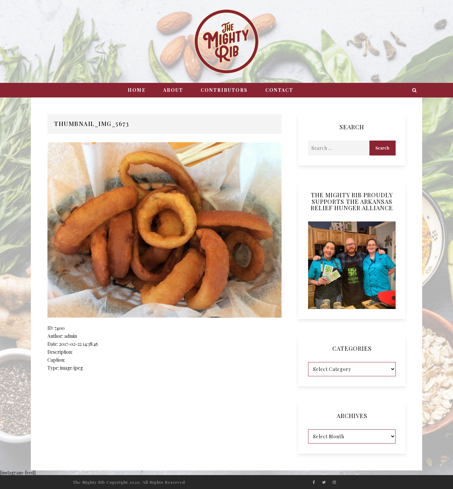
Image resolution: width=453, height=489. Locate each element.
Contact (279, 90)
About (173, 90)
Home (137, 90)
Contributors (224, 90)
